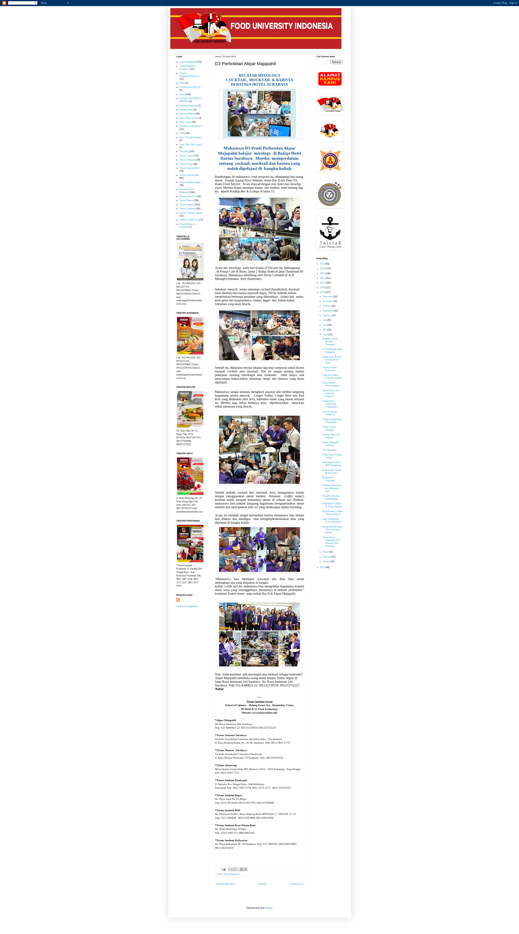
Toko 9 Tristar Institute (190, 137)
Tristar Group (186, 164)
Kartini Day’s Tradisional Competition (329, 404)
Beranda (262, 883)
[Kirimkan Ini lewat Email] (230, 869)
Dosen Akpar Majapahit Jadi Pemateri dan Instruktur (330, 541)
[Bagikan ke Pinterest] (246, 869)
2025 (322, 263)
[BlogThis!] (234, 869)
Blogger (268, 907)
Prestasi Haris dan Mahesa (331, 436)
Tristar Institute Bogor (190, 182)
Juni (325, 325)
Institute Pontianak (188, 105)
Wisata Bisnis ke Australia (187, 225)
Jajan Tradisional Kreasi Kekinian (331, 520)
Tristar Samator (186, 204)
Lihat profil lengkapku (187, 606)
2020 (322, 287)
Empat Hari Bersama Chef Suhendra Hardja (332, 529)
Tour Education (329, 450)
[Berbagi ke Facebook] (242, 869)
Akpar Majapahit (231, 874)
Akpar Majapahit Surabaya (330, 444)
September (328, 310)
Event (182, 94)
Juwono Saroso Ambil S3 (329, 413)
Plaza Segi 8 (185, 122)
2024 (322, 268)
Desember (328, 296)
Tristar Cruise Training (329, 428)
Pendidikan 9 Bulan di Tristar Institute (332, 505)
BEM (182, 83)
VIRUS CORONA (188, 219)
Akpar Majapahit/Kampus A (189, 74)
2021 (322, 282)
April (325, 334)
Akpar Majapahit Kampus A (187, 67)
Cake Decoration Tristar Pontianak (332, 376)
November (328, 301)
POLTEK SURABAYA (191, 126)
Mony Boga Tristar (188, 117)
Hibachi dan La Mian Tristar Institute (332, 513)
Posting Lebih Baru (225, 883)
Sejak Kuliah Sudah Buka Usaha (331, 471)
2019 (322, 292)
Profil (182, 133)
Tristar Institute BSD (189, 168)
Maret (326, 551)
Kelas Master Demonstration (331, 384)
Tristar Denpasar (187, 159)
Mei (325, 329)
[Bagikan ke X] (238, 869)
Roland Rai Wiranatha (328, 479)
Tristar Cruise (186, 155)
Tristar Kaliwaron (187, 196)
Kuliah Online (186, 109)
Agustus (327, 315)
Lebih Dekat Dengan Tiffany (332, 456)
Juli (325, 320)
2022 (322, 278)
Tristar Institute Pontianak (186, 190)
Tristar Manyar (186, 200)
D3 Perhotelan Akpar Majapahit (332, 350)
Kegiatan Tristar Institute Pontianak (330, 341)
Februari (327, 556)
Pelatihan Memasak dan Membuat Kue (331, 488)
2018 (322, 567)
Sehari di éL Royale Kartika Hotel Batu (331, 359)
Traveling (184, 151)
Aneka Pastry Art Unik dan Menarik (330, 393)
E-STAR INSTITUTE (190, 87)
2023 (322, 273)
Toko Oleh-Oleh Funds (190, 144)
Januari (326, 561)
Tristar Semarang (187, 208)
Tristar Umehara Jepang (190, 212)
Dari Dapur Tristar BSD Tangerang (331, 464)
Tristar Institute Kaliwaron (329, 369)
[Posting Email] (223, 869)
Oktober (327, 305)
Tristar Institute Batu (189, 175)
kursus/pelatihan (187, 113)
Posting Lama (296, 883)
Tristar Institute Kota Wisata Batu (332, 421)
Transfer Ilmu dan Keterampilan (331, 497)
